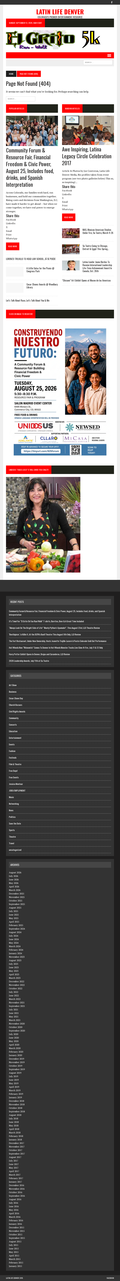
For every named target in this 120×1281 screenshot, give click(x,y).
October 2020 (15, 1027)
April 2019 (14, 1086)
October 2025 (15, 900)
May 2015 (13, 1252)
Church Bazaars (15, 704)
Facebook (110, 1278)
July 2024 (13, 935)
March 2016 (14, 1216)
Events (11, 744)
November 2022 (17, 984)
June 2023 (14, 967)
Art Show (13, 685)
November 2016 (17, 1188)
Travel (11, 843)
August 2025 (15, 907)
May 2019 (13, 1083)
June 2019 (14, 1079)
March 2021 (14, 1020)
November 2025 (17, 897)
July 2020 (13, 1034)
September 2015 (17, 1237)
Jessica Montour (16, 783)
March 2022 (14, 999)
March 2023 (14, 977)
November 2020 (17, 1023)
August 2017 (15, 1157)
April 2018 (14, 1129)
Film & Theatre (15, 764)
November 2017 (17, 1146)
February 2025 (16, 925)
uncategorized (15, 849)
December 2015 (16, 1227)
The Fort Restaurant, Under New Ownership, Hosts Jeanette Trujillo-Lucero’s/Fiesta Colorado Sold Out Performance (57, 641)
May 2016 (13, 1209)
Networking (14, 803)
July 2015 (13, 1245)
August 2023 (15, 960)
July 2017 (13, 1160)
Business (12, 691)
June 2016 (14, 1206)
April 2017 (14, 1171)
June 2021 (14, 1013)
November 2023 (17, 956)
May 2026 (13, 883)
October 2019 (15, 1065)
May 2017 (13, 1167)
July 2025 (13, 911)
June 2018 (14, 1122)
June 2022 (14, 995)
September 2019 (17, 1069)
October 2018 (15, 1107)
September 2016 (17, 1195)
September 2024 (17, 928)
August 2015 (15, 1241)
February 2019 (16, 1093)
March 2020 (14, 1048)
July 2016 (13, 1202)
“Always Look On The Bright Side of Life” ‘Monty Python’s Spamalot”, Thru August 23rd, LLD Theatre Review (54, 627)
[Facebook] (111, 2)
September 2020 (17, 1030)
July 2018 (13, 1118)
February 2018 (16, 1136)
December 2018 (16, 1100)
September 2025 (17, 904)
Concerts (13, 724)
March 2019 (14, 1090)
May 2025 (13, 918)
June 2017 (14, 1164)
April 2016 (14, 1213)
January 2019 (15, 1097)
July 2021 (13, 1009)
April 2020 (14, 1044)
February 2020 (16, 1051)
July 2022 (13, 991)
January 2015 (15, 1266)
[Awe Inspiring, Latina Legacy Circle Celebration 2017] (88, 143)
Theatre (12, 836)
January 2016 (15, 1223)
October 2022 (15, 988)
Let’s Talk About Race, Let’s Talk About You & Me (27, 300)
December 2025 (16, 893)
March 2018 (14, 1132)
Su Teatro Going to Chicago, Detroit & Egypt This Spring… (96, 247)
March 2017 (14, 1174)
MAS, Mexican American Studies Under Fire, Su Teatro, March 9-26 (98, 231)
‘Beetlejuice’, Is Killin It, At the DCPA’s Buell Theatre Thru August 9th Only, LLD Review (45, 634)
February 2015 (16, 1262)
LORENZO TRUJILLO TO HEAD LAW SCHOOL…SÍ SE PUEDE (30, 259)
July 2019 (13, 1076)
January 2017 (15, 1181)
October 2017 (15, 1150)
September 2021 (17, 1006)
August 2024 (15, 932)
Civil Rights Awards (17, 711)
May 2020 (13, 1041)
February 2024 (16, 949)
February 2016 (16, 1220)
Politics (12, 816)
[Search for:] (20, 98)
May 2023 (13, 970)
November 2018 (17, 1104)
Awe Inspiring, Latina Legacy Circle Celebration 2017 (87, 156)
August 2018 (15, 1114)
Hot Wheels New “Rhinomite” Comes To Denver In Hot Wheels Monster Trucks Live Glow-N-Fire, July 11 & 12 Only (56, 647)
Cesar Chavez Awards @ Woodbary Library (42, 286)
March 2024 (14, 946)
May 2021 (13, 1016)
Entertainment (15, 737)
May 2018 (13, 1125)
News (11, 810)
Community (13, 718)
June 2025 (14, 914)
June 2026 (14, 879)
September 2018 (17, 1111)
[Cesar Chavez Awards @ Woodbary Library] (15, 290)
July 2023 (13, 963)
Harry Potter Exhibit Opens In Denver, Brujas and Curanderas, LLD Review (39, 654)
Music (11, 797)
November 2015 (17, 1230)
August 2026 (15, 872)
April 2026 (14, 886)
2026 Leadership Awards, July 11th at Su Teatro (29, 660)
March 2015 (14, 1259)
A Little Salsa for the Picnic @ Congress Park (40, 270)
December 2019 (16, 1058)
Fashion (12, 751)
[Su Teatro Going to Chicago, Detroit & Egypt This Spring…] (71, 252)
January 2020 (15, 1055)
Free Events (14, 777)
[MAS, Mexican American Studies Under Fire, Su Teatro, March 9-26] (71, 236)
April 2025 (14, 921)
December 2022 (16, 981)
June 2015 (14, 1248)
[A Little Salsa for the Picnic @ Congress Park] (15, 274)
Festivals (12, 757)
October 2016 (15, 1192)
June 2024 (14, 939)
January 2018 (15, 1139)
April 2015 (14, 1255)
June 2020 (14, 1037)
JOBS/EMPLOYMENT (17, 790)
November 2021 (17, 1002)
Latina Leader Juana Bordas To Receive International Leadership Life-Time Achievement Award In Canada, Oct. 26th (97, 266)
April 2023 (14, 974)
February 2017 (16, 1178)
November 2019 (17, 1062)
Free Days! (13, 770)
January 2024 (15, 953)
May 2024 (13, 942)
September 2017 (17, 1153)
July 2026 (13, 876)
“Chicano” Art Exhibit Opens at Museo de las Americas (86, 280)
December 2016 (16, 1185)
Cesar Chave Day (16, 698)
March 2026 (14, 890)
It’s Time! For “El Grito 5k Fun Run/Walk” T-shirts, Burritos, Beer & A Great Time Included (46, 621)
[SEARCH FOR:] (98, 62)
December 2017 (16, 1143)
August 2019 (15, 1072)
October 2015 (15, 1234)
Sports (12, 830)
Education (13, 731)
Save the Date (15, 823)
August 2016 (15, 1199)
